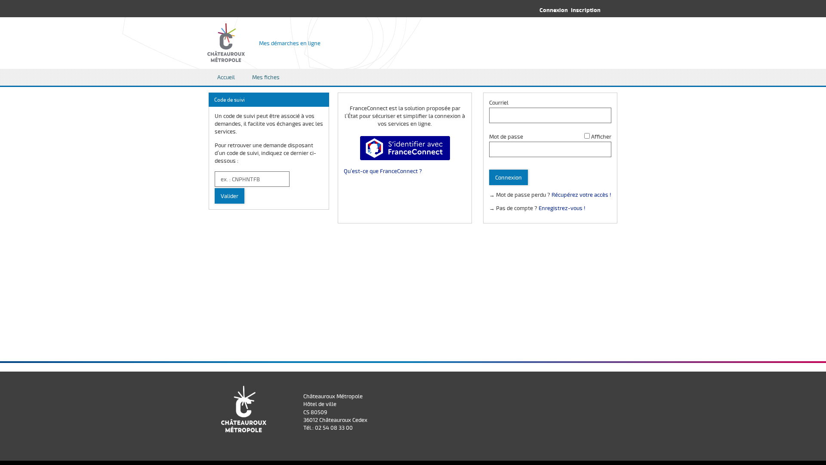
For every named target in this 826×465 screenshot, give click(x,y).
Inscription (586, 10)
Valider (229, 196)
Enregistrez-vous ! (562, 208)
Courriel (499, 102)
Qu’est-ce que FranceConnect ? (383, 171)
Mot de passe (506, 136)
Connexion (553, 10)
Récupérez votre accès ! (581, 194)
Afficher (601, 136)
